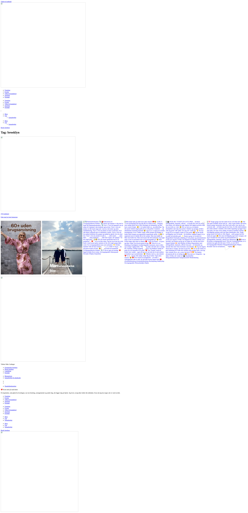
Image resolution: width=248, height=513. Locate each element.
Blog (6, 114)
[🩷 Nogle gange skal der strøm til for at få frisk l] (227, 247)
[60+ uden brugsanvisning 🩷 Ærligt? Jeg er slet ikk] (21, 247)
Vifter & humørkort (10, 94)
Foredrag (7, 90)
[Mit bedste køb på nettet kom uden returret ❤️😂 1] (144, 247)
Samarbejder (12, 117)
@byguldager (5, 214)
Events (7, 92)
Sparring (7, 95)
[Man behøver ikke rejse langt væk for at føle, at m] (62, 247)
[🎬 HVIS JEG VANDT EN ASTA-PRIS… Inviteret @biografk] (186, 247)
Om (6, 116)
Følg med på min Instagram (9, 217)
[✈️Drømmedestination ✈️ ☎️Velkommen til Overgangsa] (103, 247)
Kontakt (7, 97)
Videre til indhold (6, 1)
